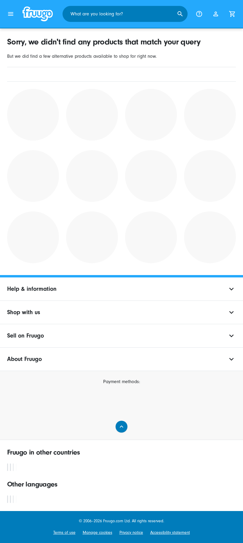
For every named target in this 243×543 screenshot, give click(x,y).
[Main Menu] (11, 14)
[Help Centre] (199, 14)
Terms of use (64, 532)
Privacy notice (131, 532)
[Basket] (232, 14)
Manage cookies (97, 532)
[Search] (180, 14)
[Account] (216, 14)
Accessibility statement (170, 532)
